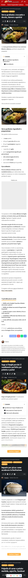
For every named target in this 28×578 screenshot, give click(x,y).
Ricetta (12, 11)
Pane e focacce (17, 462)
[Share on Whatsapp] (10, 21)
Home (2, 8)
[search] (22, 1)
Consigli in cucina (7, 462)
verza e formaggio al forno (7, 330)
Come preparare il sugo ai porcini (14, 410)
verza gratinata (18, 330)
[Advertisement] (14, 195)
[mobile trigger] (2, 1)
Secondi (11, 565)
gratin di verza (10, 328)
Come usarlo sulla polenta (12, 413)
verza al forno (18, 328)
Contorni (5, 11)
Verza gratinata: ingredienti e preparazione (11, 60)
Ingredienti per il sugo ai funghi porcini (13, 407)
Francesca (7, 24)
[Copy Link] (12, 21)
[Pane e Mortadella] (11, 1)
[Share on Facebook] (5, 21)
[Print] (14, 21)
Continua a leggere (14, 451)
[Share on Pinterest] (7, 21)
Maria (6, 377)
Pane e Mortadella (6, 290)
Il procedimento (9, 64)
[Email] (17, 575)
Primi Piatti (5, 361)
